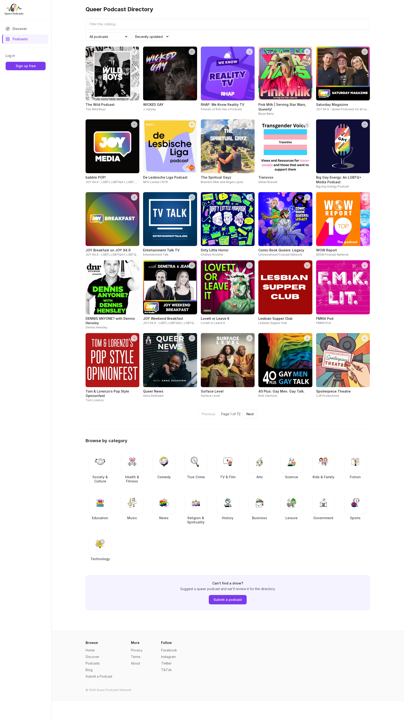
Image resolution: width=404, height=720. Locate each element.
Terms (136, 657)
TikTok (166, 670)
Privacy (136, 650)
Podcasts (20, 39)
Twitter (166, 663)
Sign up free (26, 66)
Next (250, 414)
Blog (89, 670)
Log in (10, 56)
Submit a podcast (227, 600)
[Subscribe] (134, 51)
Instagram (168, 657)
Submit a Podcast (99, 676)
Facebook (169, 650)
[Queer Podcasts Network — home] (14, 9)
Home (90, 650)
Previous (208, 414)
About (135, 663)
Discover (20, 29)
